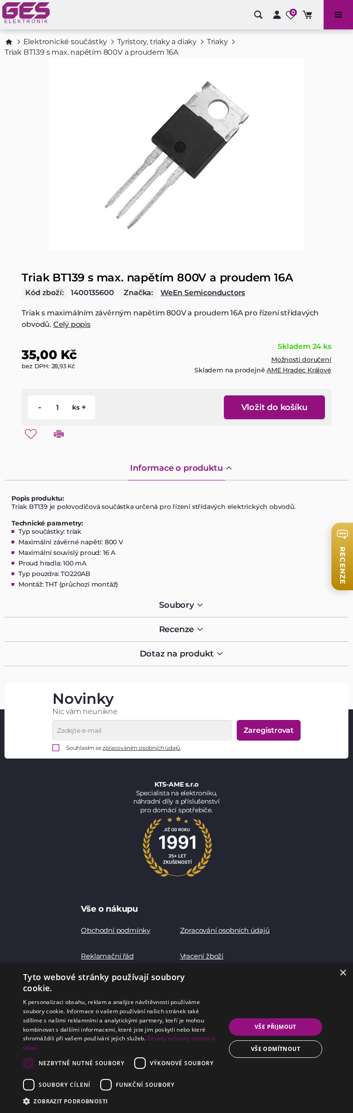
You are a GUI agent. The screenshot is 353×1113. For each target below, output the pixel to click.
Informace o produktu (176, 468)
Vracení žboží (201, 956)
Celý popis (72, 324)
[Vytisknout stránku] (59, 434)
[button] (121, 1101)
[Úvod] (9, 41)
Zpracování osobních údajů (225, 930)
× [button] (342, 973)
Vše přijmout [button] (275, 1027)
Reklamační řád (107, 956)
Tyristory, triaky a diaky (157, 41)
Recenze (176, 629)
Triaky (217, 41)
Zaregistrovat (269, 730)
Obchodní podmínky (115, 930)
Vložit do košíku (274, 407)
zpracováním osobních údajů (141, 747)
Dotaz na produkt (177, 654)
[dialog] (176, 1038)
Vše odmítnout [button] (275, 1049)
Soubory (176, 605)
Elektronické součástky (65, 41)
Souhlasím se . (124, 747)
